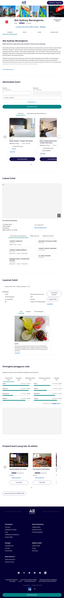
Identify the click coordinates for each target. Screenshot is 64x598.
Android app (35, 550)
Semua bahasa (8, 550)
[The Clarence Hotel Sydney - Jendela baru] (42, 460)
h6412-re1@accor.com (40, 227)
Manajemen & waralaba (10, 529)
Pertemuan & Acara (36, 529)
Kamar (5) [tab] (20, 113)
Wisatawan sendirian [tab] (44, 379)
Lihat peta (42, 27)
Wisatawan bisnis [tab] (30, 379)
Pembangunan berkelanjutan (12, 534)
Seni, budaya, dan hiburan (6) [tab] (18, 236)
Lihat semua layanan (54, 293)
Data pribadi (12, 581)
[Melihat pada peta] (32, 201)
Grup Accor (7, 527)
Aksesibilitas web (9, 545)
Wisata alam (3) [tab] (34, 236)
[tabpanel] (32, 141)
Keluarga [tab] (56, 379)
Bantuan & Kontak (9, 562)
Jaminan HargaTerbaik (57, 20)
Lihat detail (17, 353)
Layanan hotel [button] (10, 280)
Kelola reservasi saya (10, 559)
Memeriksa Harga (32, 595)
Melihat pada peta (16, 477)
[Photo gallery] (32, 11)
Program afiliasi (9, 537)
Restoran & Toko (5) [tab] (48, 236)
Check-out (37, 88)
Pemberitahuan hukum (30, 581)
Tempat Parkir (52, 299)
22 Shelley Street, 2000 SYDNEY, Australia (27, 27)
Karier (6, 532)
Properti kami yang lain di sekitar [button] (20, 446)
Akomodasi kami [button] (11, 82)
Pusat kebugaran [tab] (39, 311)
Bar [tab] (21, 311)
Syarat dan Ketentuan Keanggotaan (48, 579)
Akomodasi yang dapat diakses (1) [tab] (36, 113)
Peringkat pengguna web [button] (16, 366)
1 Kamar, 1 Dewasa (9, 97)
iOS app (34, 548)
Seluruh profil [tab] (8, 379)
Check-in (6, 88)
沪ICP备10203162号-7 (36, 585)
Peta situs (7, 548)
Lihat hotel (19, 482)
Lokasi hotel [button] (8, 178)
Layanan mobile (36, 545)
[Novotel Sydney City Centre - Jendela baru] (18, 460)
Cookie (20, 581)
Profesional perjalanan (37, 532)
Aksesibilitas (50, 304)
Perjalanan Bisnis (36, 527)
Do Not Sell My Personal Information (47, 581)
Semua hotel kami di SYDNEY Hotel (14, 493)
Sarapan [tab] (28, 311)
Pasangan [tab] (19, 379)
